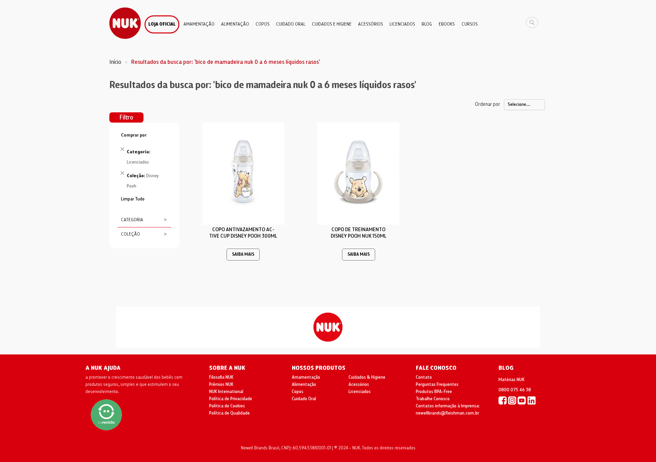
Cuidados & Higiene (366, 377)
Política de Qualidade (229, 413)
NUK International (226, 391)
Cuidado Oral (304, 398)
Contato (424, 377)
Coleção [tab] (130, 234)
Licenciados (359, 391)
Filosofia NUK (221, 377)
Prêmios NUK (221, 384)
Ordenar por (487, 104)
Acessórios (358, 384)
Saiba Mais (243, 254)
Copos (297, 391)
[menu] (328, 21)
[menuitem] (162, 24)
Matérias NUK (511, 379)
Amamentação (306, 377)
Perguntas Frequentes (437, 384)
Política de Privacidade (230, 398)
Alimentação (304, 384)
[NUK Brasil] (502, 400)
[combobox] (533, 22)
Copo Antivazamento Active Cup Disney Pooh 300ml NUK (243, 236)
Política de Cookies (227, 406)
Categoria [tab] (132, 220)
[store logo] (125, 23)
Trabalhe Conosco (433, 398)
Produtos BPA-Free (434, 391)
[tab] (144, 162)
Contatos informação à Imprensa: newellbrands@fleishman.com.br (448, 410)
